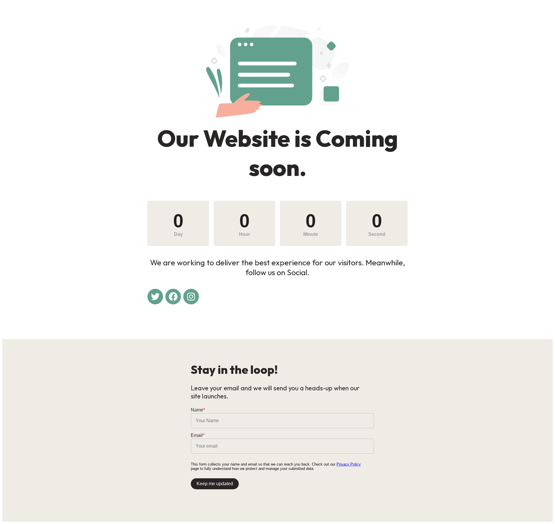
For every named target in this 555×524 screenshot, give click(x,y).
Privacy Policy (348, 464)
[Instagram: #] (191, 296)
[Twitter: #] (155, 296)
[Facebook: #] (173, 296)
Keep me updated (215, 483)
